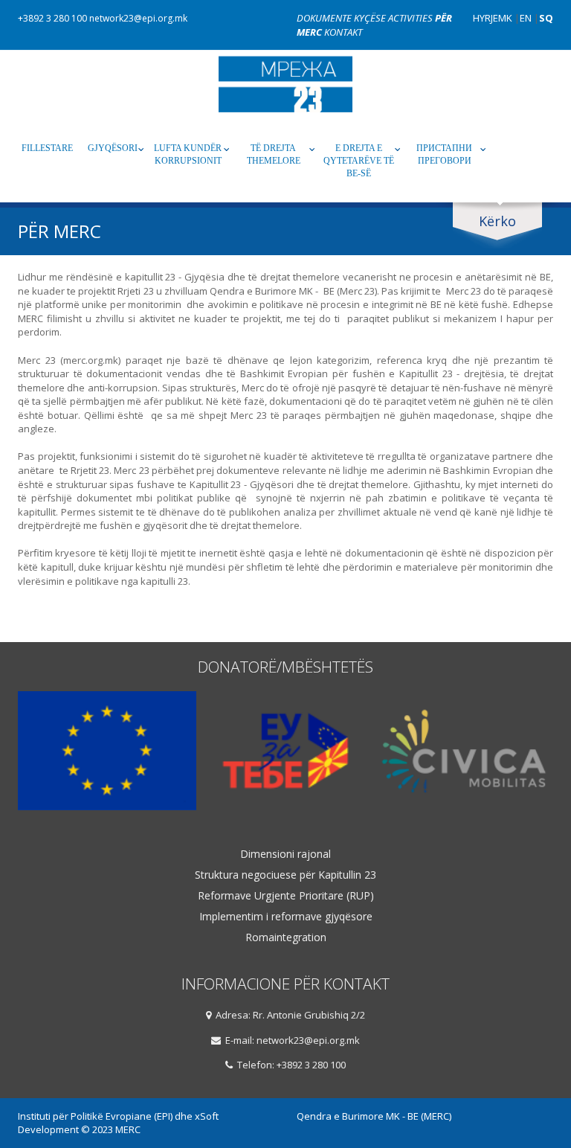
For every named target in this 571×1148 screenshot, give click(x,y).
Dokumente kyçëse (342, 18)
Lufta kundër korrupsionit (188, 154)
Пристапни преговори (444, 154)
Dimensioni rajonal (285, 854)
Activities (411, 18)
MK (505, 18)
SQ (546, 18)
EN (526, 18)
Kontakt (343, 32)
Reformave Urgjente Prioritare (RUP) (286, 895)
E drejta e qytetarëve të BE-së (358, 161)
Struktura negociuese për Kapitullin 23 (285, 875)
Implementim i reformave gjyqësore (285, 916)
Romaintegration (285, 937)
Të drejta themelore (273, 154)
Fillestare (47, 148)
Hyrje (485, 18)
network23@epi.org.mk (138, 18)
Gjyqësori (113, 148)
